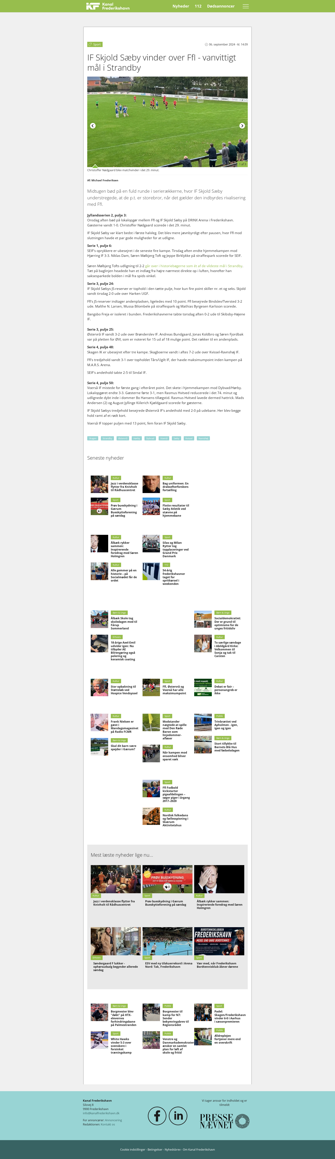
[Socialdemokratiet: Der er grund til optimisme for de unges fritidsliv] (203, 619)
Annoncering (113, 1120)
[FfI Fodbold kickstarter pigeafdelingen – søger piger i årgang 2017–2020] (151, 788)
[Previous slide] (93, 126)
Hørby (136, 438)
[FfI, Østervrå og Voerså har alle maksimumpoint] (151, 687)
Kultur (116, 477)
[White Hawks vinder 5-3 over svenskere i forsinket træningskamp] (99, 1040)
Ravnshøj (203, 438)
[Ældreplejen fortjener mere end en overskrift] (203, 1036)
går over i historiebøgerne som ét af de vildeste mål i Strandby (193, 266)
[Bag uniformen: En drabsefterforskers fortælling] (151, 484)
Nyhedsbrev (173, 1149)
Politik (219, 716)
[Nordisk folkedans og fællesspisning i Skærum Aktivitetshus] (151, 816)
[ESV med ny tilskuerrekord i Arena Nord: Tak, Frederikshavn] (168, 941)
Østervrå (122, 438)
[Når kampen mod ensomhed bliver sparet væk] (151, 753)
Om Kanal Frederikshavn (199, 1149)
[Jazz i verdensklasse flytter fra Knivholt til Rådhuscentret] (99, 484)
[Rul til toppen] (327, 1151)
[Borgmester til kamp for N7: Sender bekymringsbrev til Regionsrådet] (151, 1012)
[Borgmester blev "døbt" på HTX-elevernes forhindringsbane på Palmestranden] (99, 1012)
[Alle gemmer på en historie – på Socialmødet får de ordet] (99, 571)
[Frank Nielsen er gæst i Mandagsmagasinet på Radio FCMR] (99, 722)
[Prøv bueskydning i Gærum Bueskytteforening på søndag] (99, 506)
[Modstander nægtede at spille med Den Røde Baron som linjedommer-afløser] (151, 722)
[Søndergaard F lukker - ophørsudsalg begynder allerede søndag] (116, 941)
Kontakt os (108, 1124)
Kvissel (188, 438)
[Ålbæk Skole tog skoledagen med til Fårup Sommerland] (99, 619)
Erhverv (117, 637)
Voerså (164, 438)
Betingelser (155, 1149)
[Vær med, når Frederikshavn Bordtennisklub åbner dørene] (219, 941)
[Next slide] (242, 126)
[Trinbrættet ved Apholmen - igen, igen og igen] (203, 722)
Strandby (107, 438)
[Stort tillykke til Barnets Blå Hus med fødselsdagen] (203, 744)
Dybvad (150, 438)
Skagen (92, 438)
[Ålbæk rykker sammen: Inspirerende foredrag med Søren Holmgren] (99, 543)
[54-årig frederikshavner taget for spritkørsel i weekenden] (151, 571)
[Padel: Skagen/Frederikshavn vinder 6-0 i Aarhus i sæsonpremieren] (203, 1012)
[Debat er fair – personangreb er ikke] (203, 687)
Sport (115, 499)
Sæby (176, 438)
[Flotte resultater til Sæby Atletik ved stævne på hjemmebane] (151, 506)
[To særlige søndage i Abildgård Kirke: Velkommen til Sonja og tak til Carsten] (203, 643)
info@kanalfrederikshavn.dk (101, 1113)
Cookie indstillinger (133, 1149)
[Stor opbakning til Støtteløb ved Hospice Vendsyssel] (99, 687)
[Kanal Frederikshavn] (107, 6)
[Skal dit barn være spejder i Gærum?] (99, 746)
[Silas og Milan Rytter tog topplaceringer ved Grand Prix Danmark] (151, 543)
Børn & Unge (119, 612)
